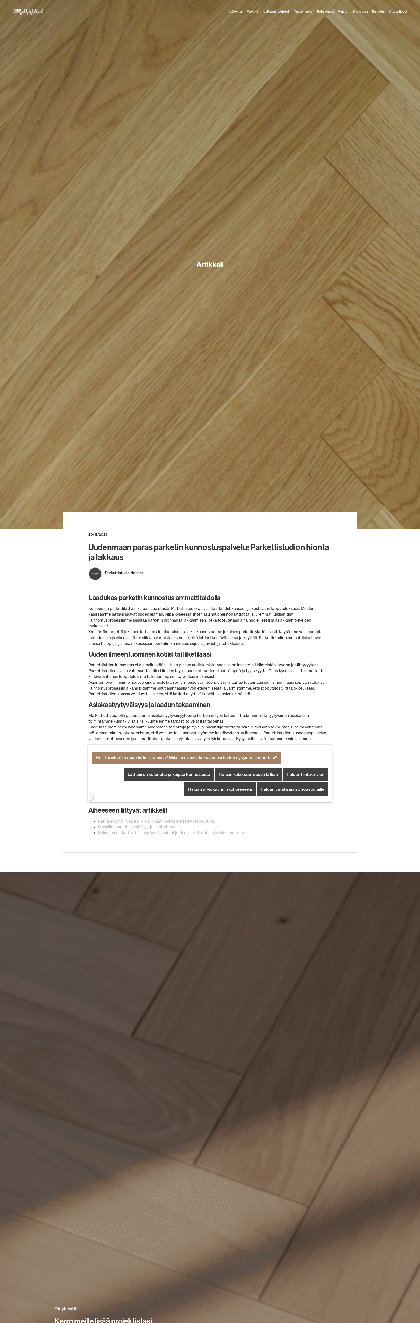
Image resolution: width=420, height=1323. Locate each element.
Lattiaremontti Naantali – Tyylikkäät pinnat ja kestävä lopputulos (156, 821)
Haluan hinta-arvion (305, 774)
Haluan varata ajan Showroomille (292, 789)
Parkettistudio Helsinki (125, 572)
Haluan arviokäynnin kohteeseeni (220, 789)
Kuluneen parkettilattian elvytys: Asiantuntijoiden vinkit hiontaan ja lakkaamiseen (171, 832)
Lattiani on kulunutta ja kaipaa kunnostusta (169, 774)
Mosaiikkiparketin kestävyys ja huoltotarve (136, 826)
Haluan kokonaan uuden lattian (248, 774)
